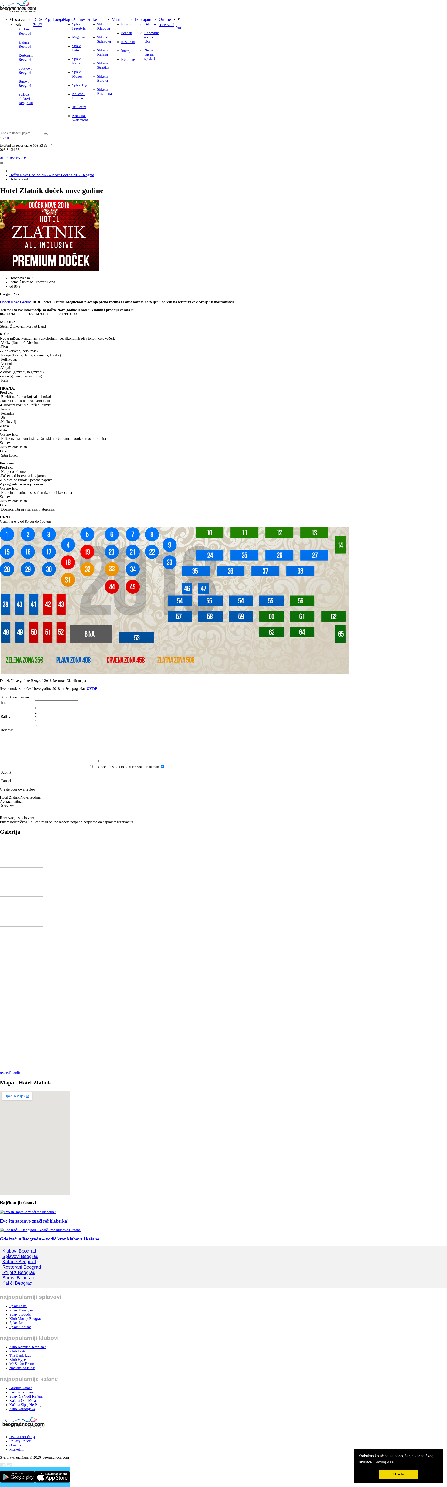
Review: (7, 730)
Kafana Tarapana (21, 1392)
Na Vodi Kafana (78, 96)
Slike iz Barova (102, 78)
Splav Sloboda (20, 1314)
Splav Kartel (76, 61)
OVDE (92, 689)
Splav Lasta (18, 1306)
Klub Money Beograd (25, 1319)
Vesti (116, 19)
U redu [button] (398, 1474)
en (179, 27)
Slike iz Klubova (103, 26)
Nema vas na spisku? (149, 54)
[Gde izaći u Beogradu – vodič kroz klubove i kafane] (40, 1230)
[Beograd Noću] (23, 1429)
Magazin (78, 37)
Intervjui (127, 51)
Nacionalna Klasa (22, 1368)
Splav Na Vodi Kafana (26, 1396)
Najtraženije (73, 19)
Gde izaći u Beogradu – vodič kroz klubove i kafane (49, 1238)
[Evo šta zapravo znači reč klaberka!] (28, 1212)
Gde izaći (151, 24)
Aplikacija (54, 19)
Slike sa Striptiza (103, 65)
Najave (126, 24)
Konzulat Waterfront (80, 118)
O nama (15, 1445)
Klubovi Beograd (25, 31)
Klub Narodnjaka (22, 1409)
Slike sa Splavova (104, 39)
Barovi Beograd (25, 83)
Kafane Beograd (25, 44)
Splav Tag (79, 85)
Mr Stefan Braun (21, 1364)
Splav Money (77, 74)
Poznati (126, 33)
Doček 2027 (39, 22)
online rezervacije (13, 157)
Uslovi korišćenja (22, 1437)
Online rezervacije (168, 22)
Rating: (6, 716)
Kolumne (128, 59)
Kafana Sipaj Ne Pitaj (25, 1405)
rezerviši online (11, 1073)
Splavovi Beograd (25, 70)
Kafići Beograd (17, 1283)
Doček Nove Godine (15, 302)
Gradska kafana (20, 1388)
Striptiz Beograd (18, 1272)
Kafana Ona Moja (22, 1400)
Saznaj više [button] (384, 1462)
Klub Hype (17, 1360)
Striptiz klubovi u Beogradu (26, 98)
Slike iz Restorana (104, 91)
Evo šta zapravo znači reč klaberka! (34, 1221)
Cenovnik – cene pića (151, 37)
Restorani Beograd (26, 57)
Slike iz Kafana (102, 52)
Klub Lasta (17, 1351)
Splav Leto (76, 48)
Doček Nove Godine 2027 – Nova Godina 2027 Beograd (51, 175)
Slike (92, 19)
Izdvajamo (144, 19)
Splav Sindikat (20, 1327)
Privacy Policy (20, 1441)
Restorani (128, 42)
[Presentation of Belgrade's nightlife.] (18, 11)
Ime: (4, 703)
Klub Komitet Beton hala (27, 1347)
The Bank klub (20, 1355)
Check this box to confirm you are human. (128, 767)
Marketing (16, 1449)
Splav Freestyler (79, 26)
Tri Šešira (79, 107)
